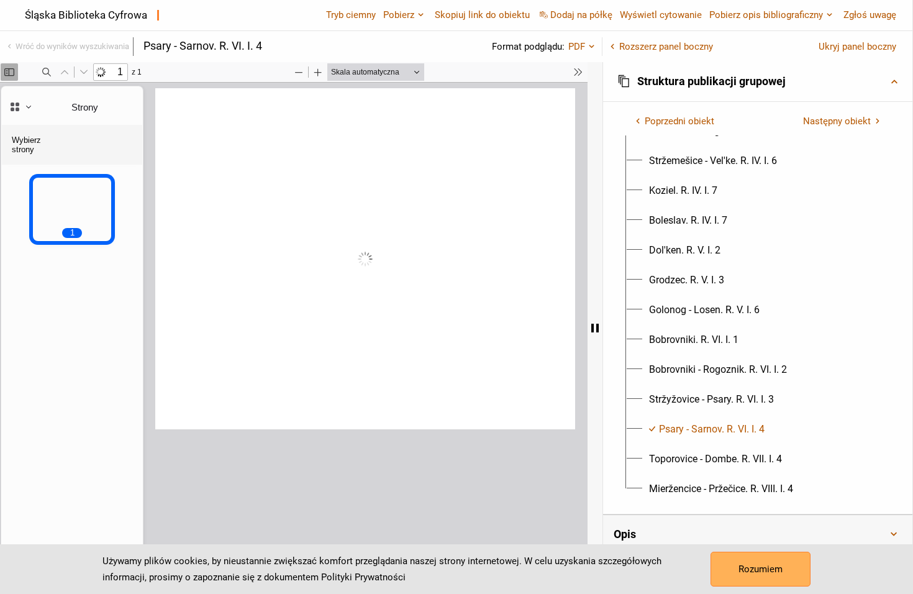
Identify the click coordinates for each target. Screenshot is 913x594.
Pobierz (398, 15)
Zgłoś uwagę (869, 15)
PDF (576, 46)
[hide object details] (595, 328)
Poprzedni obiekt (679, 121)
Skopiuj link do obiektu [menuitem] (482, 15)
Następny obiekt (837, 121)
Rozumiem (760, 569)
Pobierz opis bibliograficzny (766, 15)
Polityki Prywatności (363, 577)
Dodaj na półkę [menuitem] (581, 15)
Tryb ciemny (351, 15)
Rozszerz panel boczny (666, 46)
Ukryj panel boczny (857, 46)
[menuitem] (713, 160)
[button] (757, 81)
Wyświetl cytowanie (661, 15)
